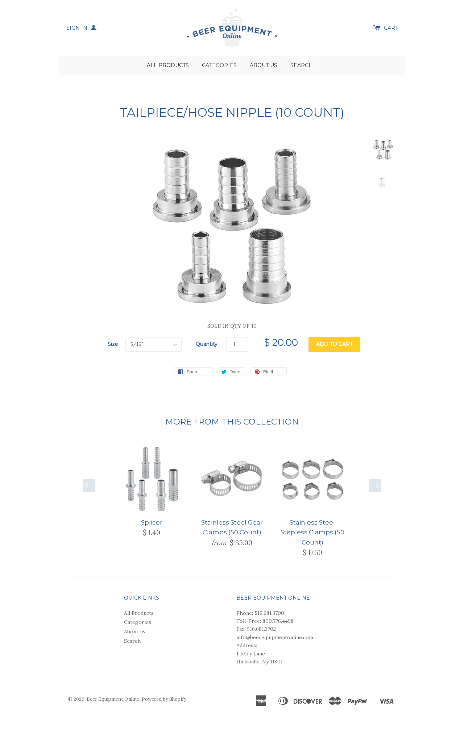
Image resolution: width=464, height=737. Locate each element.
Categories (219, 65)
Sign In (77, 28)
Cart (391, 28)
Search (301, 65)
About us (263, 65)
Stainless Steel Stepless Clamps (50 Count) (312, 532)
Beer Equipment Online (113, 699)
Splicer (151, 522)
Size (113, 344)
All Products (168, 65)
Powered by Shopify (164, 699)
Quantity (207, 344)
